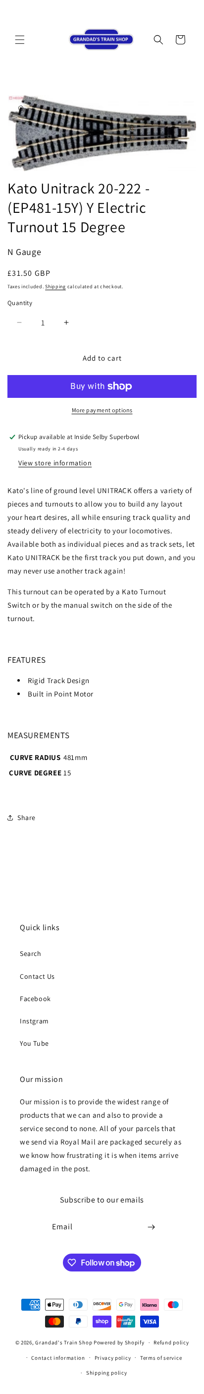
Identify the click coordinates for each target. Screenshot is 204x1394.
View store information (55, 462)
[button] (20, 40)
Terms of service (161, 1357)
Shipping (55, 286)
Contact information (58, 1357)
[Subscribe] (151, 1227)
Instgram (34, 1020)
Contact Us (37, 976)
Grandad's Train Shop (63, 1342)
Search (31, 953)
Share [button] (26, 817)
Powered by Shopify (119, 1342)
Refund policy (171, 1342)
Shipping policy (106, 1372)
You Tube (34, 1043)
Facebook (35, 998)
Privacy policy (113, 1357)
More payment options (102, 410)
